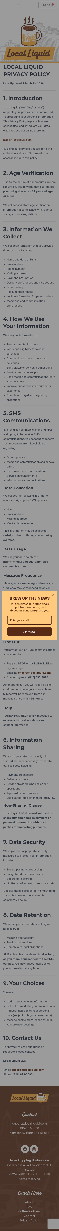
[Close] (53, 595)
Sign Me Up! (29, 631)
